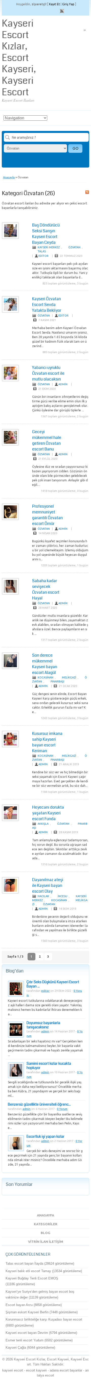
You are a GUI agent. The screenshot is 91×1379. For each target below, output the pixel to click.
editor (43, 255)
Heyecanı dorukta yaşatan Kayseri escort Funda (48, 813)
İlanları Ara (75, 148)
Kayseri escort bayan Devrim (27, 1333)
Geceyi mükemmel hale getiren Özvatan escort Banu (46, 440)
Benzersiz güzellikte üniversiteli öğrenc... (39, 1104)
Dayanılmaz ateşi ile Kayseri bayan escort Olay (47, 885)
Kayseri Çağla (16, 1347)
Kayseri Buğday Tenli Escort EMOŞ (32, 1278)
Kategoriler (45, 1224)
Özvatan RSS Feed (87, 192)
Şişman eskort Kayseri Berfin (27, 1312)
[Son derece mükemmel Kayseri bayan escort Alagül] (10, 668)
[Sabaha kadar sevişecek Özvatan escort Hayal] (10, 593)
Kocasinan (45, 677)
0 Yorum (62, 1108)
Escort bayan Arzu (19, 1305)
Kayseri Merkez (49, 247)
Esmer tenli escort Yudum (24, 1340)
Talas (42, 251)
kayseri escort (12, 1370)
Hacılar (43, 896)
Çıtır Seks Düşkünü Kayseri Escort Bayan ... (53, 984)
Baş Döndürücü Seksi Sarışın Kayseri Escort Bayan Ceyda (46, 233)
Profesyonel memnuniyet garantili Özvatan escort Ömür (47, 514)
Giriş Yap (68, 4)
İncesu (62, 896)
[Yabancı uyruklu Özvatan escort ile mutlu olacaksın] (10, 380)
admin (62, 384)
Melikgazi (69, 677)
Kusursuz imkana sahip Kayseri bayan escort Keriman (47, 742)
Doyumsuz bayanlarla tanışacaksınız (43, 1025)
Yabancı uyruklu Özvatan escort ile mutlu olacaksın (48, 373)
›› (85, 30)
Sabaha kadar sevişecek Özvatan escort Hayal (45, 589)
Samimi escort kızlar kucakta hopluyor (49, 1065)
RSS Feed (62, 11)
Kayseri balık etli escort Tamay (28, 1271)
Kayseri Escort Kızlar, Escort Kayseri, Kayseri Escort (19, 58)
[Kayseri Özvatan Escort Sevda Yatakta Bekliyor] (10, 312)
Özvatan (74, 247)
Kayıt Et (54, 4)
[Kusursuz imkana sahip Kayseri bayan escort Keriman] (10, 746)
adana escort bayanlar (66, 1370)
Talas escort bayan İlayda (24, 1263)
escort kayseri (36, 1370)
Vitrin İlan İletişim (45, 1241)
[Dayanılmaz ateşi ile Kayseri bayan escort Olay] (10, 892)
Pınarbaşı (57, 681)
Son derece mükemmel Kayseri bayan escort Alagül (44, 663)
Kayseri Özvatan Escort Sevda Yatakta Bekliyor (46, 304)
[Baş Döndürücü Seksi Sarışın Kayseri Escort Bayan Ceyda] (10, 238)
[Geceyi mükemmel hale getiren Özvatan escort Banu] (10, 444)
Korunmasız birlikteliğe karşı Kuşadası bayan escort (44, 1319)
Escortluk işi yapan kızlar (45, 1136)
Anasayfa (9, 177)
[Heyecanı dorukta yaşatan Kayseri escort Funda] (10, 820)
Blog (45, 1233)
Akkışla (43, 823)
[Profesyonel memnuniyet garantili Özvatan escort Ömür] (10, 519)
